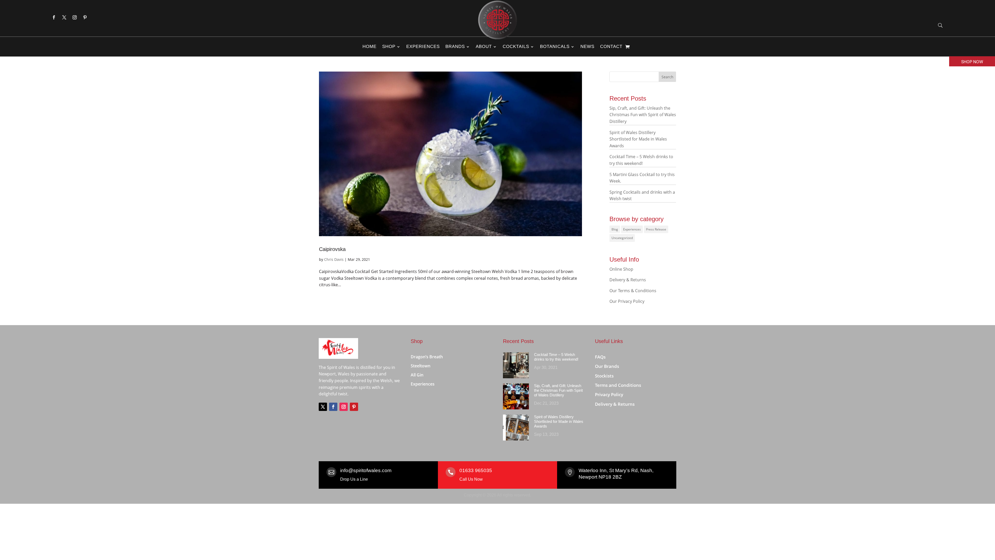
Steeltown (420, 366)
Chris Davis (334, 259)
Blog (615, 229)
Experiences (423, 46)
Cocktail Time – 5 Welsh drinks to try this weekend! (556, 356)
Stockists (604, 376)
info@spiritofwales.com (366, 470)
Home (369, 46)
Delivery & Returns (627, 280)
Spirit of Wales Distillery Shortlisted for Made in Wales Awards (638, 139)
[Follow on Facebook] (54, 17)
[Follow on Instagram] (74, 17)
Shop (388, 46)
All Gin (417, 375)
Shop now (972, 61)
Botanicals (555, 46)
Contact (611, 46)
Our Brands (607, 366)
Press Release (656, 229)
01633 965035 (475, 470)
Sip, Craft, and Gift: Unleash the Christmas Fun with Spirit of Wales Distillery (642, 114)
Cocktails (516, 46)
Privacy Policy (609, 394)
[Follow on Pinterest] (85, 17)
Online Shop (621, 269)
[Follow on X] (64, 17)
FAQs (600, 357)
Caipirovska (332, 249)
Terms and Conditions (618, 385)
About (484, 46)
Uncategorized (622, 238)
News (587, 46)
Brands (455, 46)
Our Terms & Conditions (632, 290)
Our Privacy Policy (626, 301)
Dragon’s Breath (427, 357)
